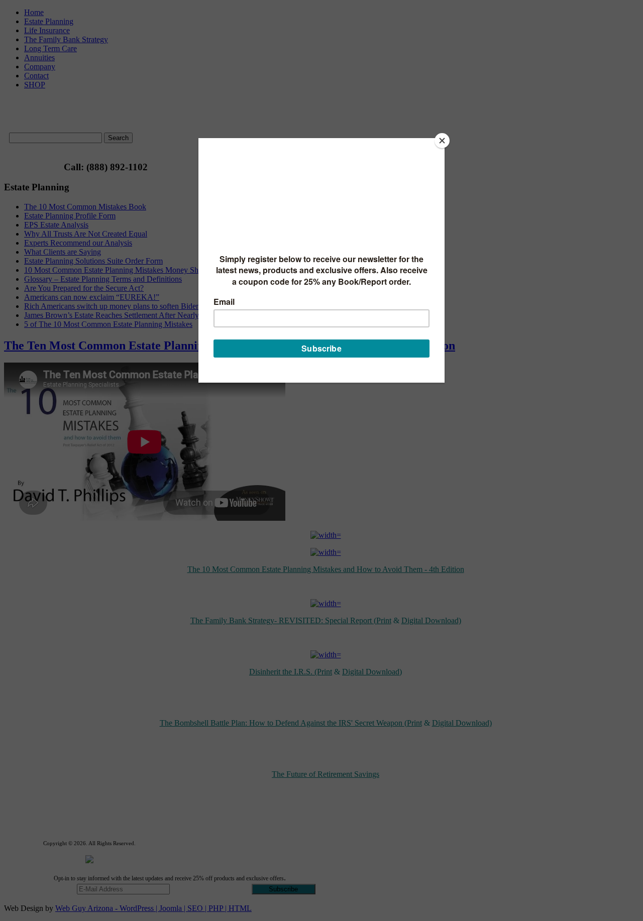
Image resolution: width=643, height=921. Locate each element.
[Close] (442, 140)
